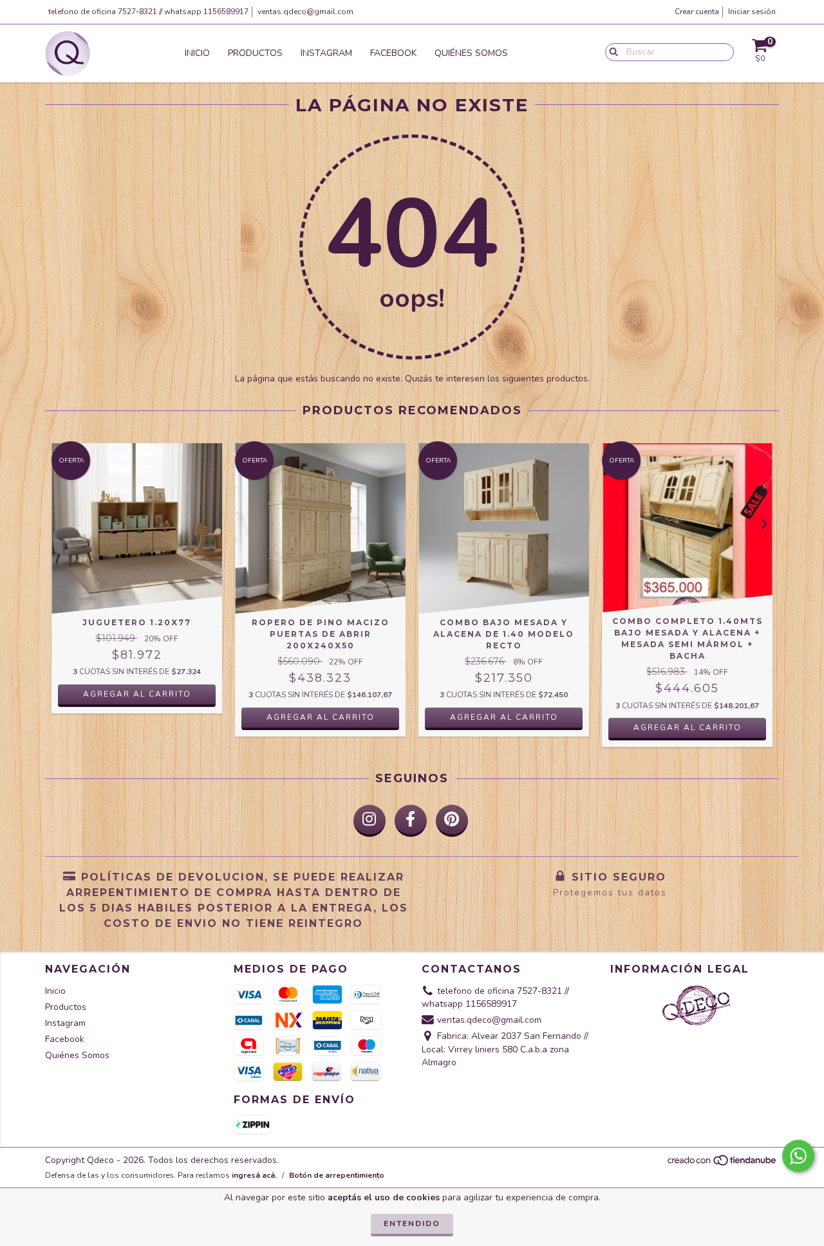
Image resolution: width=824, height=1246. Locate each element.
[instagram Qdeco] (369, 821)
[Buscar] (610, 51)
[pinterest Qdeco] (452, 821)
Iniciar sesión (752, 11)
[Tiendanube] (722, 1164)
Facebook (393, 53)
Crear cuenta (697, 11)
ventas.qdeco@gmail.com (305, 11)
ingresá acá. (254, 1175)
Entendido (412, 1223)
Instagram (326, 53)
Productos (255, 53)
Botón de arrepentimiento (336, 1175)
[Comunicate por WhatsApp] (798, 1156)
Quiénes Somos (471, 53)
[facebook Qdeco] (411, 821)
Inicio (197, 53)
